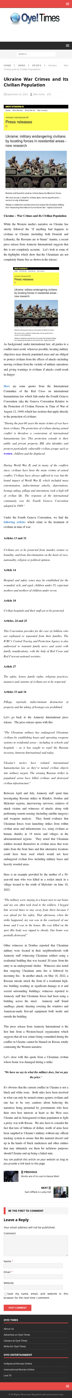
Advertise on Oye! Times (17, 1334)
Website (9, 1283)
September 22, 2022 (17, 94)
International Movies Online (19, 1369)
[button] (67, 4)
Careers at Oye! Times (15, 1340)
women (8, 453)
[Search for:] (36, 54)
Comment (10, 1233)
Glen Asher (39, 94)
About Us (9, 1328)
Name (8, 1261)
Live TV (7, 1375)
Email (7, 1272)
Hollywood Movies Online (18, 1363)
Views (21, 65)
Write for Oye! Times (15, 1346)
